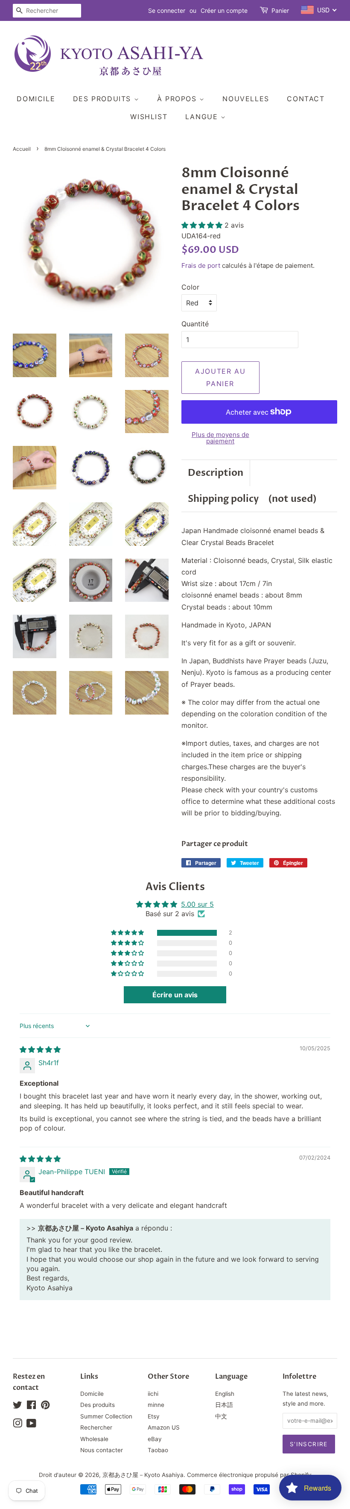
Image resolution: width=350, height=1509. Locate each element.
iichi (153, 1393)
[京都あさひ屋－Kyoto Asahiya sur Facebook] (31, 1406)
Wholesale (94, 1439)
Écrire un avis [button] (175, 994)
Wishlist (148, 116)
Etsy (154, 1416)
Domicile (36, 98)
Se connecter (166, 10)
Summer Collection (106, 1416)
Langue (203, 116)
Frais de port (200, 265)
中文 (221, 1416)
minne (156, 1404)
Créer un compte (224, 10)
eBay (155, 1439)
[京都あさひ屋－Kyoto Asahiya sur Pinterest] (45, 1406)
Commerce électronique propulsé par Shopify (249, 1474)
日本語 (224, 1404)
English (224, 1393)
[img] (40, 1049)
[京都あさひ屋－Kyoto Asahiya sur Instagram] (17, 1424)
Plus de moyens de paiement (220, 438)
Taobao (158, 1450)
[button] (203, 225)
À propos (178, 98)
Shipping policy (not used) (252, 498)
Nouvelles (245, 98)
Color (190, 287)
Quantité (195, 323)
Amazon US (164, 1427)
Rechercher (96, 1427)
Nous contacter (101, 1450)
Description (215, 472)
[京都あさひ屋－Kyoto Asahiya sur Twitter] (17, 1406)
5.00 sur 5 (197, 904)
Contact (305, 98)
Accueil (22, 149)
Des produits (103, 98)
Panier (280, 10)
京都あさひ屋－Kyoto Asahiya (143, 1474)
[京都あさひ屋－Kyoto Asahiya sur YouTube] (31, 1424)
